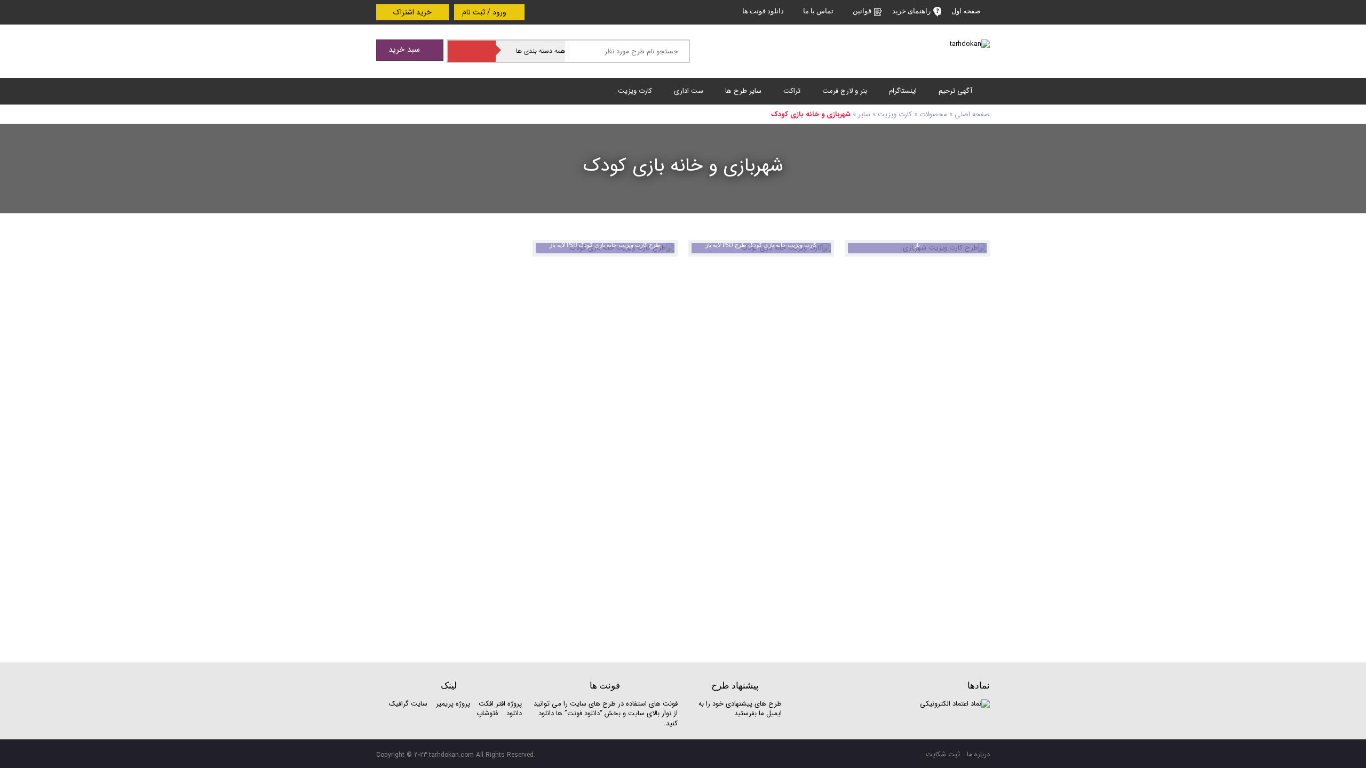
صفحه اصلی (972, 114)
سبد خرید (405, 49)
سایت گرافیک (408, 703)
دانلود (514, 713)
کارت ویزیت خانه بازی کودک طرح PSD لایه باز (760, 245)
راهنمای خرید (911, 11)
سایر (864, 114)
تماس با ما (818, 11)
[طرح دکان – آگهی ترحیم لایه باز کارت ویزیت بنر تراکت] (970, 44)
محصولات (933, 114)
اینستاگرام (903, 91)
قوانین (862, 11)
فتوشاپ (487, 713)
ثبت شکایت (943, 754)
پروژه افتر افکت (500, 703)
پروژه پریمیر (452, 703)
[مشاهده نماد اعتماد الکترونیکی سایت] (955, 703)
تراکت (791, 91)
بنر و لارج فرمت (844, 91)
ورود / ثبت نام (485, 12)
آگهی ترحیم (955, 91)
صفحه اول (966, 11)
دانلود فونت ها (763, 11)
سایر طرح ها (743, 91)
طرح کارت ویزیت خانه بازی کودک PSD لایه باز (605, 245)
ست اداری (688, 91)
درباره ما (978, 754)
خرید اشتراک (412, 12)
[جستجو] (472, 51)
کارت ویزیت (635, 91)
